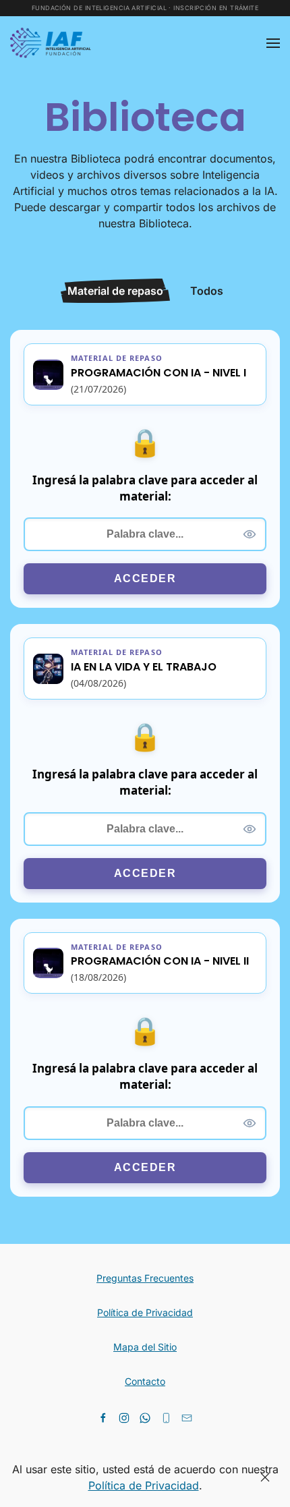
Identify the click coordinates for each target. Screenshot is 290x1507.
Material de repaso (115, 290)
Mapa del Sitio (145, 1347)
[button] (273, 43)
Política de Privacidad (145, 1312)
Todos (206, 290)
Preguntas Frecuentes (145, 1278)
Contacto (145, 1381)
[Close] (265, 1477)
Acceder (145, 578)
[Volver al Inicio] (52, 43)
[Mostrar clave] (249, 534)
